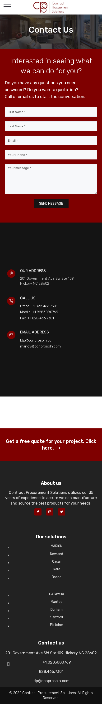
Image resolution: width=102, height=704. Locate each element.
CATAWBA (56, 594)
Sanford (56, 617)
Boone (56, 577)
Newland (56, 554)
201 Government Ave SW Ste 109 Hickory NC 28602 (51, 653)
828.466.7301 (51, 671)
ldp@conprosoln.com (51, 681)
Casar (56, 562)
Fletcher (56, 625)
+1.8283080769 (56, 662)
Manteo (56, 602)
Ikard (56, 569)
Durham (57, 610)
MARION (56, 546)
